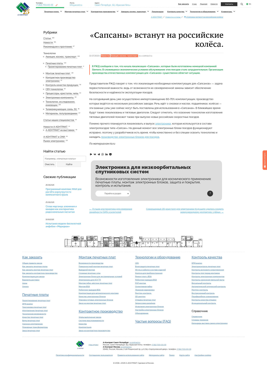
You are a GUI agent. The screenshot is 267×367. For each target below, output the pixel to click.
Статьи (47, 38)
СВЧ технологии (55, 89)
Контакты (229, 4)
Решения (203, 4)
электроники (163, 123)
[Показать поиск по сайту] (242, 4)
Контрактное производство (103, 12)
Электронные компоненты (60, 97)
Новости (214, 4)
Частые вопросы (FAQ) (153, 321)
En (250, 4)
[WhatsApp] (102, 154)
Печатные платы (51, 12)
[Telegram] (98, 154)
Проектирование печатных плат (65, 66)
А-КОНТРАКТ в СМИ (54, 137)
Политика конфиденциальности (70, 355)
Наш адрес (93, 345)
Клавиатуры (226, 12)
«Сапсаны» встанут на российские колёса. (204, 17)
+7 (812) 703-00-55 (44, 5)
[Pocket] (110, 154)
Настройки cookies (203, 355)
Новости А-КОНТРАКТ (55, 126)
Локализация (157, 12)
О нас (194, 4)
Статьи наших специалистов (59, 120)
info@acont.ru (76, 5)
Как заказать (32, 257)
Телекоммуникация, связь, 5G (61, 109)
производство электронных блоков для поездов (130, 137)
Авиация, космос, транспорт (133, 12)
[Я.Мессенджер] (91, 154)
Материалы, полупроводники (62, 113)
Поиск (172, 355)
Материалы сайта (156, 355)
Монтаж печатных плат (75, 12)
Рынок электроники (54, 141)
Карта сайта (184, 355)
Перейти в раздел (112, 193)
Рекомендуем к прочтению (57, 46)
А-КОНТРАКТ (157, 17)
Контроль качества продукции (62, 85)
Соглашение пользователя (101, 355)
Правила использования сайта (131, 355)
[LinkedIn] (106, 154)
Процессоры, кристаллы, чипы (62, 93)
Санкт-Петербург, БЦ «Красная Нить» (113, 5)
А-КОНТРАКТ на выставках (60, 130)
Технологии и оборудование (203, 12)
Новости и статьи (173, 17)
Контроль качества (176, 12)
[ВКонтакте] (95, 154)
